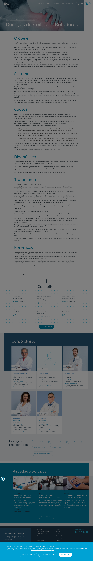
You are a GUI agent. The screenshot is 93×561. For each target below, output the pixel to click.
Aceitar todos (65, 554)
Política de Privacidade (37, 550)
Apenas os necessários (48, 554)
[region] (46, 551)
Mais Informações (49, 550)
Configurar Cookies (28, 554)
